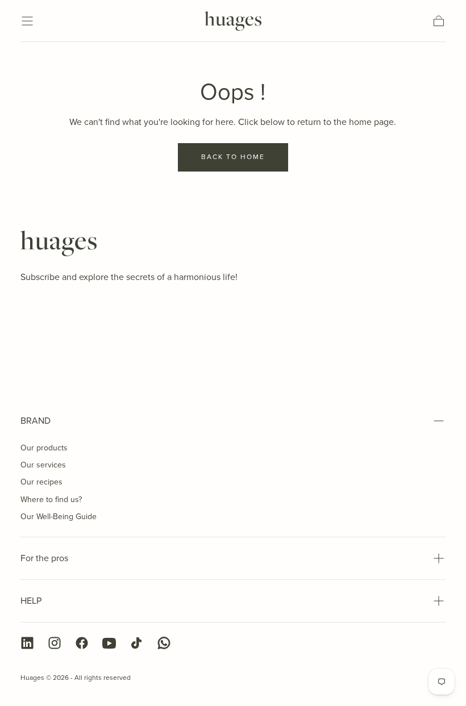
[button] (27, 21)
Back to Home (233, 157)
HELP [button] (30, 600)
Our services (43, 465)
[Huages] (58, 244)
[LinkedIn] (27, 642)
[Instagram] (54, 642)
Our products (44, 448)
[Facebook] (81, 642)
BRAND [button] (35, 420)
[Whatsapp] (163, 642)
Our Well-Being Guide (58, 517)
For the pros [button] (44, 558)
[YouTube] (109, 642)
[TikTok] (136, 642)
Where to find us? (51, 500)
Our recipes (41, 482)
